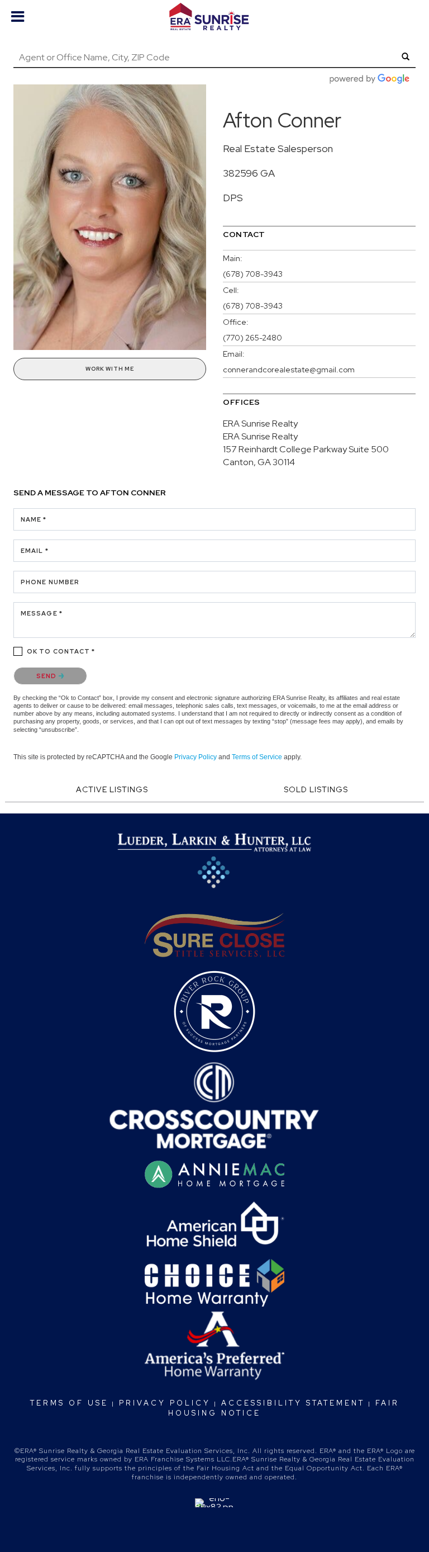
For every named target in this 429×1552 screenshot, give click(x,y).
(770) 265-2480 (252, 338)
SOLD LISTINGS (316, 789)
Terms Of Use (69, 1403)
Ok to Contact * (61, 651)
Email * (35, 551)
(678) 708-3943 (253, 274)
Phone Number (50, 582)
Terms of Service (257, 757)
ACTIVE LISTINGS (112, 789)
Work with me (109, 368)
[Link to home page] (214, 17)
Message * (42, 613)
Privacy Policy (195, 757)
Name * (34, 519)
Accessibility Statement (293, 1403)
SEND (47, 676)
